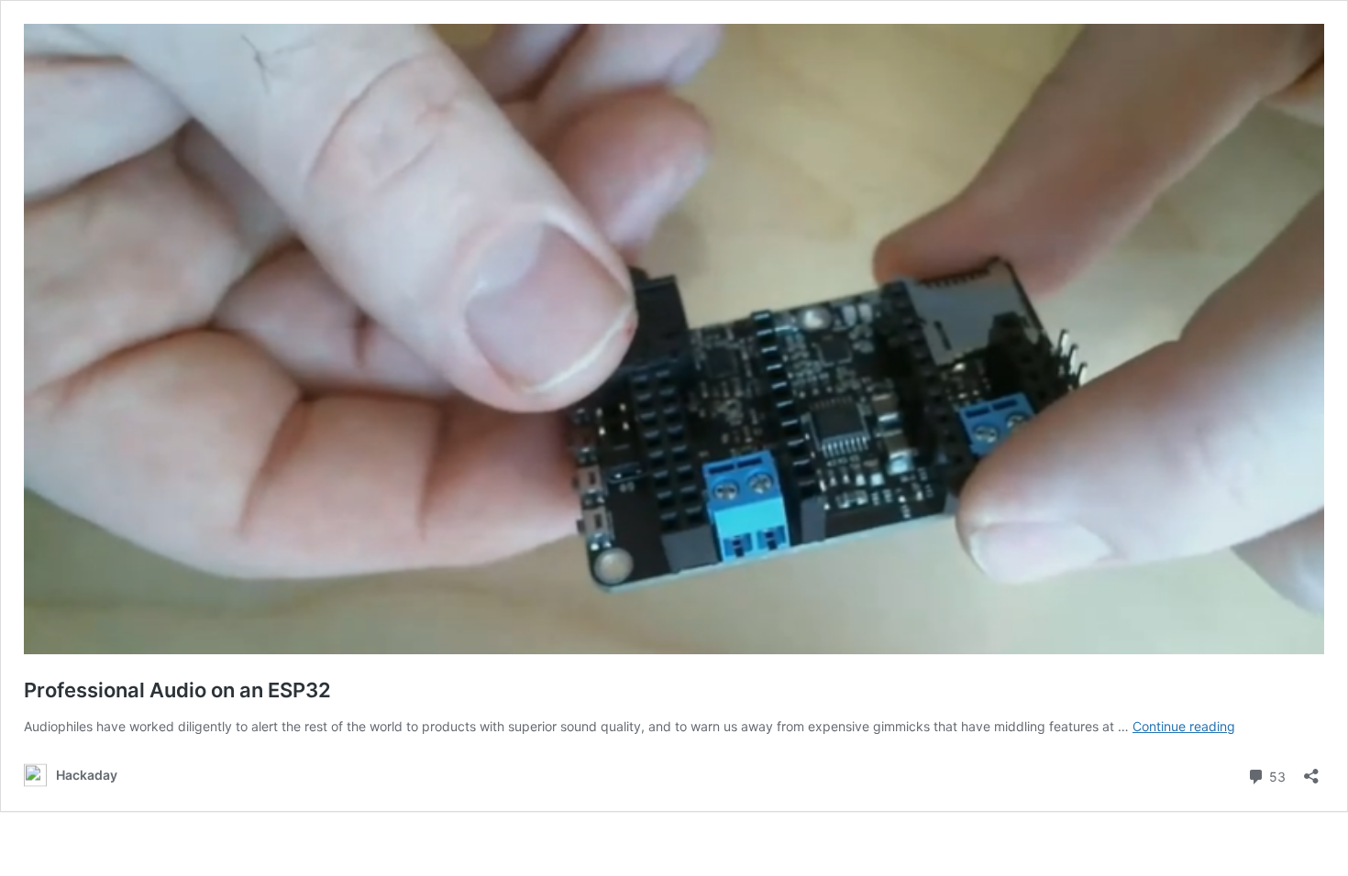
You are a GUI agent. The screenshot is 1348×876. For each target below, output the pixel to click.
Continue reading (1184, 726)
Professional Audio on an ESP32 (177, 690)
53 (1275, 775)
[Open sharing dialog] (1311, 770)
